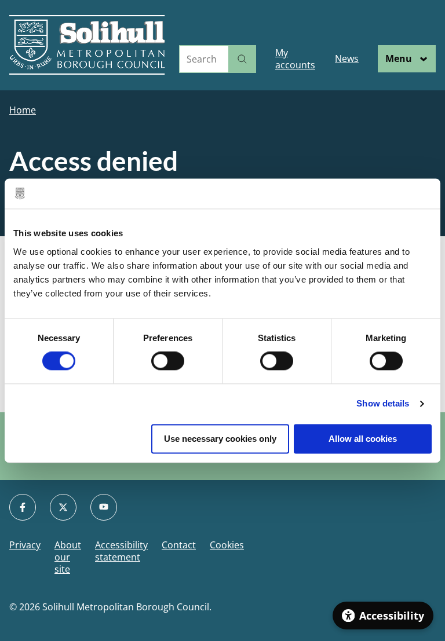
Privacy (25, 545)
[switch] (167, 361)
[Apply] (242, 59)
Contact (179, 545)
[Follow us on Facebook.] (22, 507)
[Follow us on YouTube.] (103, 507)
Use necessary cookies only (220, 439)
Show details (382, 404)
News (347, 58)
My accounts (295, 58)
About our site (67, 557)
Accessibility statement (121, 551)
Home (22, 110)
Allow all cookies (363, 439)
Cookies (227, 545)
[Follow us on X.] (63, 507)
